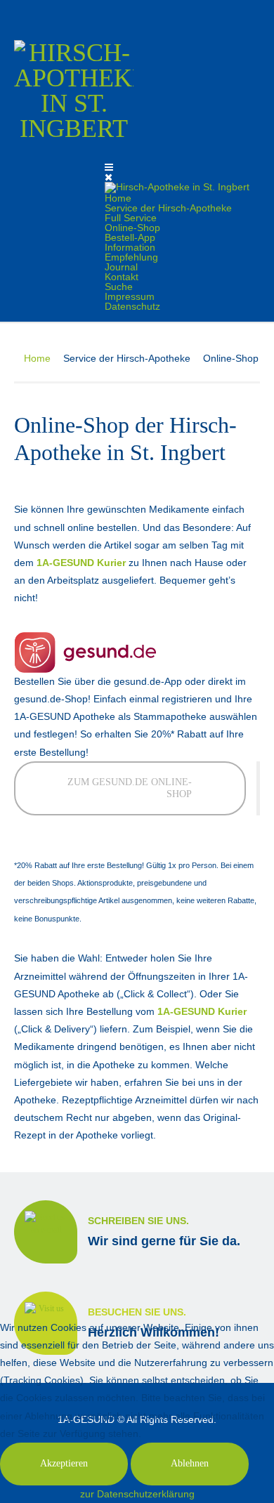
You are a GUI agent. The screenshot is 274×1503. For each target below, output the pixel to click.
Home (118, 198)
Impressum (130, 296)
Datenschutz (132, 306)
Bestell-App (130, 237)
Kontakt (121, 276)
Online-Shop (132, 227)
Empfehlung (131, 257)
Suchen (251, 13)
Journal (121, 267)
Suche (119, 286)
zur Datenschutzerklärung (137, 1493)
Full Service (131, 217)
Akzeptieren (64, 1463)
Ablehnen (190, 1463)
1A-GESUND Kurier (202, 1011)
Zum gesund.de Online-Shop (129, 788)
